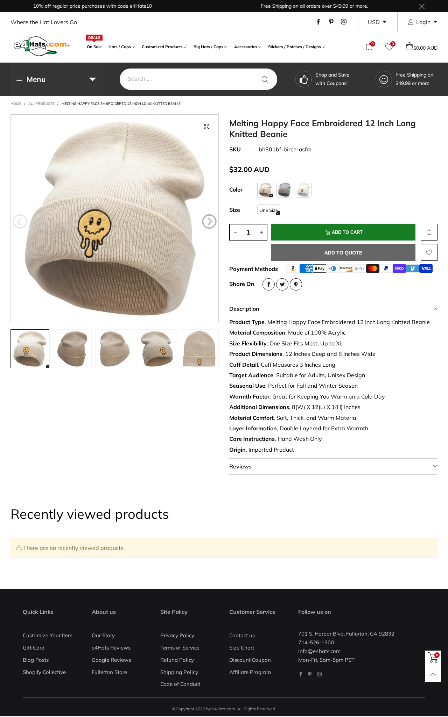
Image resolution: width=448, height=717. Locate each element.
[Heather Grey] (284, 190)
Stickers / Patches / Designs (294, 46)
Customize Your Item (47, 635)
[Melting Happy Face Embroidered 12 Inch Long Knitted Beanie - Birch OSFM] (114, 218)
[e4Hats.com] (41, 46)
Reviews (240, 466)
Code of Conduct (180, 684)
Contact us (242, 635)
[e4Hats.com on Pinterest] (310, 674)
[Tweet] (282, 284)
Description (244, 308)
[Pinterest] (331, 22)
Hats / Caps (119, 46)
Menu (36, 79)
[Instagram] (343, 22)
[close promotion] (421, 6)
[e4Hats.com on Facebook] (300, 674)
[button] (20, 221)
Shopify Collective (44, 672)
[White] (304, 190)
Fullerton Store (109, 672)
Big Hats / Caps (208, 46)
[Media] (207, 127)
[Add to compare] (429, 232)
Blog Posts (36, 660)
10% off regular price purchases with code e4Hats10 (80, 6)
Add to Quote (343, 253)
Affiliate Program (250, 672)
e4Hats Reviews (111, 647)
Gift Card (33, 647)
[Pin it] (296, 284)
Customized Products (162, 46)
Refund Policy (177, 660)
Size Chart (241, 647)
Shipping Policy (179, 672)
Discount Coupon (250, 660)
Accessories (245, 46)
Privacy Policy (177, 635)
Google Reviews (111, 660)
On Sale (94, 46)
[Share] (268, 284)
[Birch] (265, 190)
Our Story (103, 635)
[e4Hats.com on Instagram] (319, 674)
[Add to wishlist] (429, 252)
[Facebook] (318, 22)
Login (423, 22)
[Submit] (265, 79)
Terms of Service (180, 647)
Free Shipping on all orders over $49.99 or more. (302, 6)
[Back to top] (433, 674)
